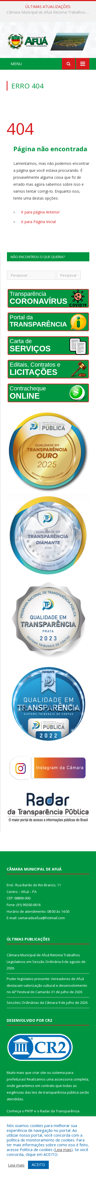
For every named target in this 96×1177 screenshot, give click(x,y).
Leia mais (63, 1149)
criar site (39, 1072)
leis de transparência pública (55, 1092)
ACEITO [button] (38, 1164)
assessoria (63, 1079)
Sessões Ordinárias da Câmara (32, 1002)
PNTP (29, 1111)
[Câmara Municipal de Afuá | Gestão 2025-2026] (48, 40)
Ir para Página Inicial (38, 221)
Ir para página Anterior (40, 212)
